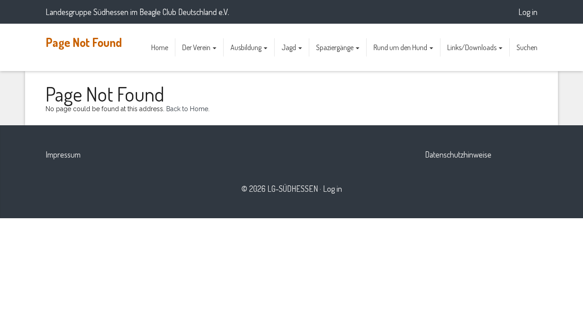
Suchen (527, 47)
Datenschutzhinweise (458, 154)
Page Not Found (84, 42)
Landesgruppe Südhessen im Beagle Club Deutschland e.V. (137, 12)
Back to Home (187, 109)
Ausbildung (246, 47)
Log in (527, 12)
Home (159, 47)
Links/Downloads (472, 47)
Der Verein (197, 47)
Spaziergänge (335, 47)
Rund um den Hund (401, 47)
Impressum (63, 154)
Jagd (289, 47)
